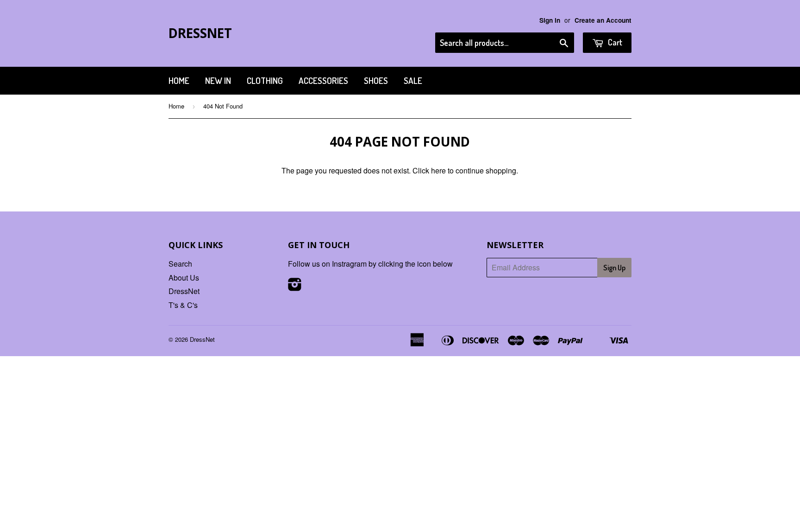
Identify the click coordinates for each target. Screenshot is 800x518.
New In (218, 80)
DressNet (200, 33)
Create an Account (603, 20)
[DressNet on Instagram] (295, 286)
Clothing (265, 80)
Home (179, 80)
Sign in (549, 20)
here (438, 170)
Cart (614, 42)
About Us (184, 277)
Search (180, 263)
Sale (413, 80)
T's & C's (183, 305)
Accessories (323, 80)
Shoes (376, 80)
